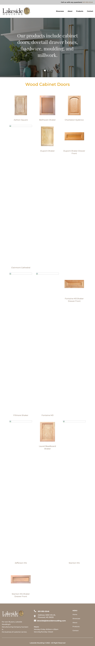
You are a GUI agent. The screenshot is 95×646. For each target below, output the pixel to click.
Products (79, 11)
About (70, 11)
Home (75, 614)
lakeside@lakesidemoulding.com (51, 621)
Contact (90, 11)
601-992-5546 (88, 2)
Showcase (60, 11)
